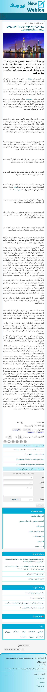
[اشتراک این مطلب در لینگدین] (5, 442)
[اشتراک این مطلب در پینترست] (9, 442)
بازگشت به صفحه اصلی (13, 649)
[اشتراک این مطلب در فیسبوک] (17, 442)
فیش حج (40, 541)
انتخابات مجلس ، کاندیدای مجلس (31, 521)
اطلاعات (32, 632)
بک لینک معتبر (40, 678)
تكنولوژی (16, 430)
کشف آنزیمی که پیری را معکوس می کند (34, 454)
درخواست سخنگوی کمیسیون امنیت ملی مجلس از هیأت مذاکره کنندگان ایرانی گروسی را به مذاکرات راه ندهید (24, 560)
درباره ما (42, 682)
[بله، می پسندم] (20, 437)
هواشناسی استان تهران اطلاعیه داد (34, 592)
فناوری (39, 432)
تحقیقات (27, 430)
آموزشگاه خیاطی (37, 516)
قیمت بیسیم (39, 546)
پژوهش (40, 632)
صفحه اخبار (22, 646)
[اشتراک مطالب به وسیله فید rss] (25, 442)
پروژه (31, 637)
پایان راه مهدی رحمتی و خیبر (36, 579)
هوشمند (29, 99)
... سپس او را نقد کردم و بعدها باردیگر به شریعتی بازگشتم (29, 450)
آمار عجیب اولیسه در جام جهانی (35, 573)
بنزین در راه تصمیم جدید (37, 597)
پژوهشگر (39, 637)
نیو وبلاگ (17, 5)
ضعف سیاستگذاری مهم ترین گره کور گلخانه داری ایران (30, 464)
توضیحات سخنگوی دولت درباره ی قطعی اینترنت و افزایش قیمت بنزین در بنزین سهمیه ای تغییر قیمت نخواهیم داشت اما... (24, 567)
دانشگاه (16, 632)
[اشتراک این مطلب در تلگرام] (21, 442)
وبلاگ (30, 79)
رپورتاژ (7, 632)
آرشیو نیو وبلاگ (40, 685)
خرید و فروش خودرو (36, 531)
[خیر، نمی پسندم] (10, 437)
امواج (16, 187)
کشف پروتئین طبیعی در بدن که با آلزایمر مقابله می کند (30, 459)
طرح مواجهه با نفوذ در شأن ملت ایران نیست (32, 607)
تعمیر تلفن (40, 526)
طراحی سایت (39, 536)
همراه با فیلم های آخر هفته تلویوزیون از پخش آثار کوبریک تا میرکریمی (25, 602)
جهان (24, 632)
